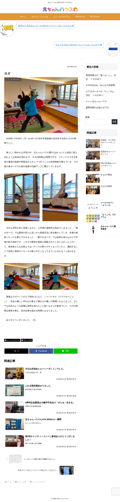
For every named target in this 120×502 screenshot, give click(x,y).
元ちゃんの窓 (27, 340)
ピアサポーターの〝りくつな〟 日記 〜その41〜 (100, 93)
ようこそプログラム (13, 340)
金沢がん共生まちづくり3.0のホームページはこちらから (45, 25)
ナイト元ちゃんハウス (96, 101)
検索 (87, 117)
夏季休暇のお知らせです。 (98, 107)
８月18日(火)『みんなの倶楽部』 (101, 85)
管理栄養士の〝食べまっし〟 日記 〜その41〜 (101, 77)
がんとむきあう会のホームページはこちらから (78, 45)
